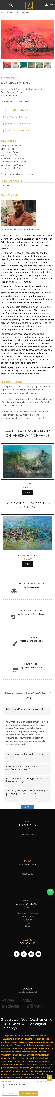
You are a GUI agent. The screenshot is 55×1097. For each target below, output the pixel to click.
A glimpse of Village (27, 555)
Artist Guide (27, 874)
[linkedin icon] (24, 954)
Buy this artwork (28, 1093)
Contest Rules (27, 916)
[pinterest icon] (38, 954)
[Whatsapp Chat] (50, 892)
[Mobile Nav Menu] (4, 5)
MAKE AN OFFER (10, 1093)
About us (27, 920)
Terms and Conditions (27, 913)
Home (3, 12)
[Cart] (51, 5)
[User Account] (46, 5)
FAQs (27, 923)
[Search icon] (11, 5)
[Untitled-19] (27, 39)
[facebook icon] (17, 954)
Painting (18, 12)
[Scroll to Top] (49, 1078)
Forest (27, 484)
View (27, 492)
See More (27, 807)
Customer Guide (27, 834)
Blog (27, 926)
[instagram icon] (31, 954)
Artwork (10, 12)
